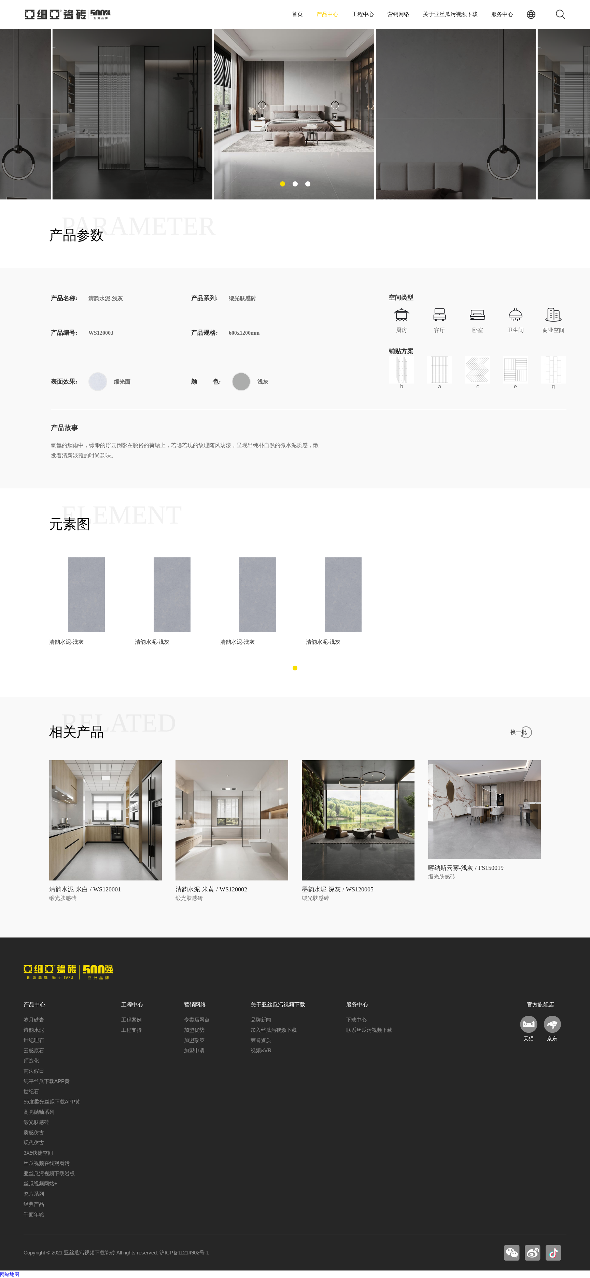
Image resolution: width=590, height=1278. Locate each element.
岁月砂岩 (34, 1020)
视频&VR (261, 1050)
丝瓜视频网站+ (40, 1183)
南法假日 (34, 1071)
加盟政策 (194, 1040)
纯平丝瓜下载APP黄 (47, 1081)
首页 (297, 14)
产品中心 (327, 14)
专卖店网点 (197, 1020)
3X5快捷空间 (38, 1153)
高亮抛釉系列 (39, 1112)
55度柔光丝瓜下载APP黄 (52, 1102)
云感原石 (34, 1050)
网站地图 (9, 1274)
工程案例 (131, 1020)
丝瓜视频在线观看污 (47, 1163)
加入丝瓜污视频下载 (274, 1030)
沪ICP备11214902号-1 (184, 1252)
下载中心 (356, 1020)
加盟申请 (194, 1050)
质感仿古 (34, 1132)
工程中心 (363, 14)
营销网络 (398, 14)
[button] (282, 183)
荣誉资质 (261, 1040)
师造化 (31, 1061)
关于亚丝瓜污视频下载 (450, 14)
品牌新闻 (261, 1020)
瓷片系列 (34, 1194)
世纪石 (31, 1091)
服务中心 (502, 14)
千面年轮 (34, 1214)
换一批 (518, 732)
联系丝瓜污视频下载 (369, 1030)
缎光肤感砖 (36, 1122)
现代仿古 (34, 1142)
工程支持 (131, 1030)
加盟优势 (194, 1030)
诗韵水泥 (34, 1030)
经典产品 (34, 1204)
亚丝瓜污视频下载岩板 (49, 1173)
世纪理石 (34, 1040)
